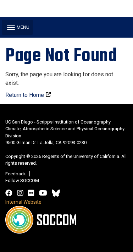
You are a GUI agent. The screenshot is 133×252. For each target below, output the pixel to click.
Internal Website (23, 202)
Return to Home (24, 95)
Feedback (15, 173)
